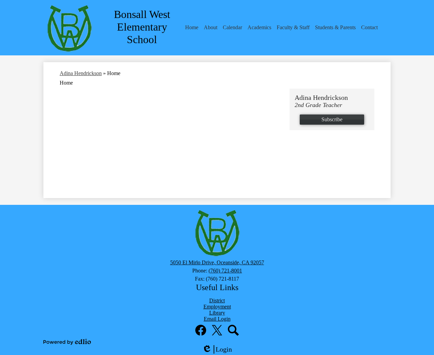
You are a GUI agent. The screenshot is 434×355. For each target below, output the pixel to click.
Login (219, 349)
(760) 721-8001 (225, 270)
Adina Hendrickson (81, 73)
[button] (191, 27)
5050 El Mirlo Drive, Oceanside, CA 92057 (217, 262)
